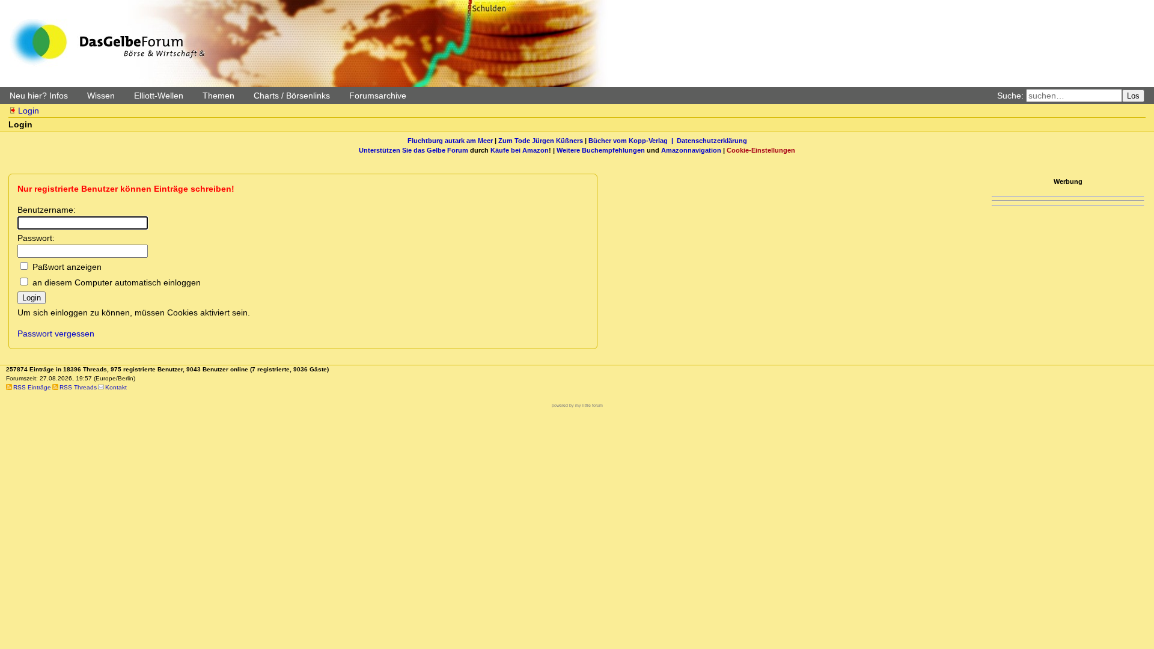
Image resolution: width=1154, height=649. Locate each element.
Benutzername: (46, 210)
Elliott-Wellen (158, 95)
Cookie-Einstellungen (761, 150)
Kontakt (116, 387)
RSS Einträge (32, 387)
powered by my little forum (577, 405)
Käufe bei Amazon (519, 150)
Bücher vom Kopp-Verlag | (632, 140)
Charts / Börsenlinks (292, 95)
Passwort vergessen (55, 333)
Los (1133, 95)
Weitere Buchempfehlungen (601, 150)
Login (28, 110)
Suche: (1010, 95)
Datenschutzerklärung (712, 140)
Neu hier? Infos (39, 95)
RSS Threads (78, 387)
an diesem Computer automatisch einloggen (116, 282)
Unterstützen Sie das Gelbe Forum (413, 150)
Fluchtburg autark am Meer (450, 140)
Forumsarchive (377, 95)
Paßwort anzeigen (67, 267)
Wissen (101, 95)
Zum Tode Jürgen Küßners (540, 140)
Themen (218, 95)
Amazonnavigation (691, 150)
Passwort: (36, 238)
